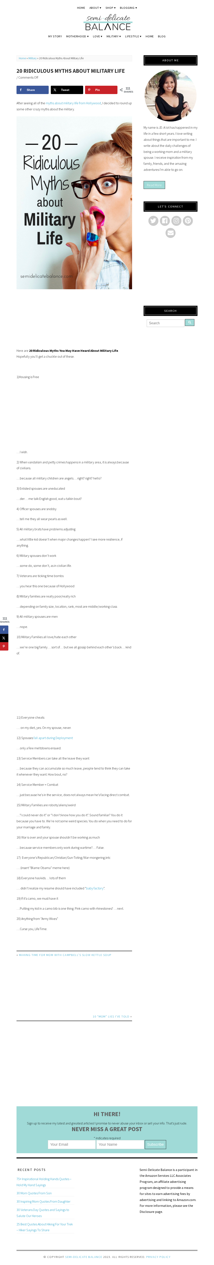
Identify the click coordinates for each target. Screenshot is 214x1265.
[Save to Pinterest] (4, 646)
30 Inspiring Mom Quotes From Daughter (43, 1201)
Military (113, 36)
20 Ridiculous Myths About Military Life (71, 70)
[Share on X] (4, 638)
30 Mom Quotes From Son (34, 1193)
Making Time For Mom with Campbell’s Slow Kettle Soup (65, 955)
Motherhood (76, 36)
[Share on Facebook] (4, 629)
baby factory (94, 888)
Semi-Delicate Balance (83, 1257)
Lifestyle (132, 36)
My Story (55, 36)
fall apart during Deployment (53, 738)
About (94, 8)
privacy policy (158, 1257)
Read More (154, 185)
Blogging (127, 8)
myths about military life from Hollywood (73, 103)
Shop (109, 8)
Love (96, 36)
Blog (162, 36)
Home (81, 8)
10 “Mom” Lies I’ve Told (111, 1016)
